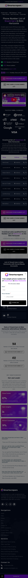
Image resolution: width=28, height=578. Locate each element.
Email (4, 286)
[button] (3, 297)
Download (15, 302)
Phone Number (6, 293)
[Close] (25, 274)
